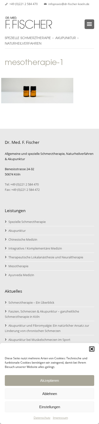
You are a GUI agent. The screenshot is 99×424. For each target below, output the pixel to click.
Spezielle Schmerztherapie (27, 222)
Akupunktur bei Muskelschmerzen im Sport (39, 339)
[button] (91, 349)
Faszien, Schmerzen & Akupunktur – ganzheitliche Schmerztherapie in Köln (42, 314)
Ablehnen (49, 394)
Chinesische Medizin (22, 239)
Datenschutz (42, 418)
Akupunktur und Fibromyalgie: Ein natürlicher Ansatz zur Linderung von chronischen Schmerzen (47, 328)
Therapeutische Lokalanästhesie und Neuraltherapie (45, 257)
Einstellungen (49, 407)
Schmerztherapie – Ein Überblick (31, 302)
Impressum (60, 418)
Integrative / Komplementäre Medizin (35, 248)
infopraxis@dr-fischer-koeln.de (68, 4)
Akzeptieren (49, 380)
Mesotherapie (18, 266)
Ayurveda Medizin (21, 275)
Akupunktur (17, 230)
